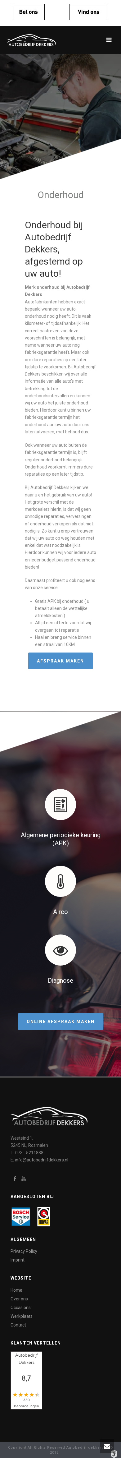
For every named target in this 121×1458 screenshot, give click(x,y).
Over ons (19, 1298)
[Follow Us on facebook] (14, 1179)
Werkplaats (22, 1316)
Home (16, 1290)
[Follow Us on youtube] (23, 1179)
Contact (18, 1324)
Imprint (18, 1259)
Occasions (21, 1307)
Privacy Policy (24, 1251)
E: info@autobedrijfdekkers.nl (39, 1159)
